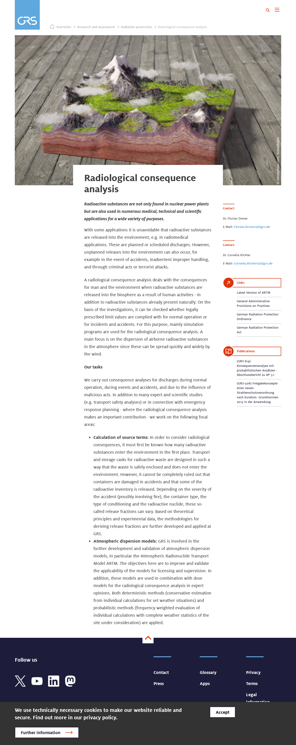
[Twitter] (20, 680)
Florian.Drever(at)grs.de (252, 227)
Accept (222, 712)
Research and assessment (96, 27)
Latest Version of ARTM (253, 292)
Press (159, 683)
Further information (40, 732)
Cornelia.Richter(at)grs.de (253, 263)
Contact (161, 672)
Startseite (63, 27)
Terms (252, 683)
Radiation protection (136, 27)
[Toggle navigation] (277, 10)
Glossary (208, 672)
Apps (205, 683)
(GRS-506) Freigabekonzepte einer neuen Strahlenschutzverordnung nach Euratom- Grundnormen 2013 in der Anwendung (257, 392)
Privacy (253, 672)
